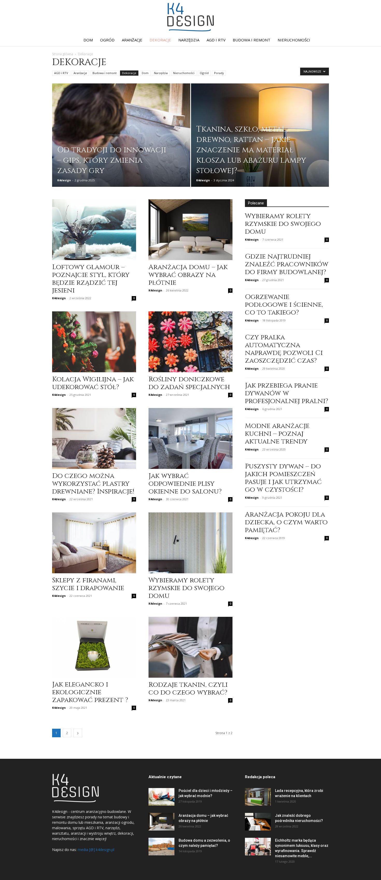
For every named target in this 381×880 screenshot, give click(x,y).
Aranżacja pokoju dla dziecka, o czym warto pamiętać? (286, 522)
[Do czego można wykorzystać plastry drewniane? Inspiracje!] (94, 438)
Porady (219, 73)
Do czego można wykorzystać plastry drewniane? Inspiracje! (93, 483)
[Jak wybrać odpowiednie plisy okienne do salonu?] (190, 438)
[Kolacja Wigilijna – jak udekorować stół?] (94, 341)
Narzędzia (188, 39)
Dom (88, 39)
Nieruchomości (294, 39)
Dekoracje (160, 39)
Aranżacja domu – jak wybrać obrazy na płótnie (188, 275)
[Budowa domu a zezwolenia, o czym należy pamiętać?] (161, 847)
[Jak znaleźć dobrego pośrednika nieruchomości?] (258, 822)
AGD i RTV (216, 39)
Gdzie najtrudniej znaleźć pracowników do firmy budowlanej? (286, 264)
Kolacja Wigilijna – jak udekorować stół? (93, 383)
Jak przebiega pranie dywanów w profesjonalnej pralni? (286, 393)
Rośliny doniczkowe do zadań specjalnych (189, 383)
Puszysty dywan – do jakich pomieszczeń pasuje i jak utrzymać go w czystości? (283, 478)
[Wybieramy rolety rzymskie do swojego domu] (190, 542)
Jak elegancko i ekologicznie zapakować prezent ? (90, 692)
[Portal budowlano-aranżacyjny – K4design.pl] (190, 17)
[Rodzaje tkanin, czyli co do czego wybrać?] (190, 647)
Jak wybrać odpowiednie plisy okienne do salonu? (185, 483)
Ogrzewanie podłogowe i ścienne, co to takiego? (284, 304)
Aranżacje (132, 39)
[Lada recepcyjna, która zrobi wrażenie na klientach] (258, 797)
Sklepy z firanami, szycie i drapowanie (88, 584)
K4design (64, 180)
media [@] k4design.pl (96, 849)
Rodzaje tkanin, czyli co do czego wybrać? (188, 688)
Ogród (107, 39)
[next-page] (77, 733)
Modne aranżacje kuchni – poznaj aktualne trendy (277, 433)
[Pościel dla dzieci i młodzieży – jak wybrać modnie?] (161, 797)
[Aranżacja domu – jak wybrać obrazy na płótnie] (190, 229)
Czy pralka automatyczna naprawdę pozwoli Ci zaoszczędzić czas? (284, 349)
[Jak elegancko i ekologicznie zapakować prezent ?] (94, 647)
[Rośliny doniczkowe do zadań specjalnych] (190, 341)
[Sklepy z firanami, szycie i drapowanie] (94, 542)
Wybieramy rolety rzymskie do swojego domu (186, 588)
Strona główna (62, 54)
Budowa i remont (251, 39)
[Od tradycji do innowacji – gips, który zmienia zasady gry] (121, 143)
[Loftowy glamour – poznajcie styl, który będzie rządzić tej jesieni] (94, 229)
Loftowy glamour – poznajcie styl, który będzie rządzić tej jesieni (91, 279)
